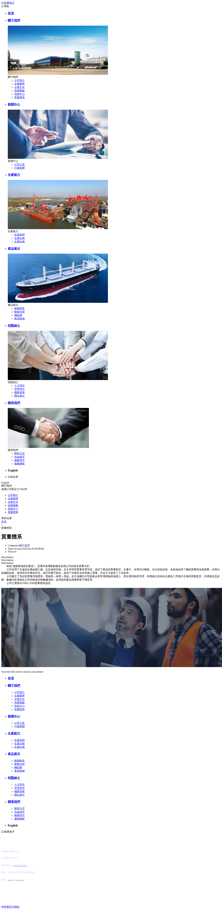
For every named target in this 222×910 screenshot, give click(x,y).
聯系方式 (19, 453)
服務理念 (19, 460)
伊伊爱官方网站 (10, 906)
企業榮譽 (19, 83)
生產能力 (14, 174)
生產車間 (19, 234)
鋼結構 (18, 315)
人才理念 (19, 385)
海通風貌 (19, 90)
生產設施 (19, 238)
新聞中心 (14, 104)
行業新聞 (19, 167)
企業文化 (19, 87)
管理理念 (19, 389)
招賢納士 (14, 325)
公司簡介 (19, 80)
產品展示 (14, 248)
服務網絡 (19, 463)
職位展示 (19, 395)
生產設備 (19, 241)
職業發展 (19, 392)
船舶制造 (19, 308)
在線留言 (19, 456)
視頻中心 (19, 94)
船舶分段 (19, 311)
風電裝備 (19, 318)
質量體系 (19, 97)
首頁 (11, 13)
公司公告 (19, 164)
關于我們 (14, 20)
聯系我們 (14, 403)
